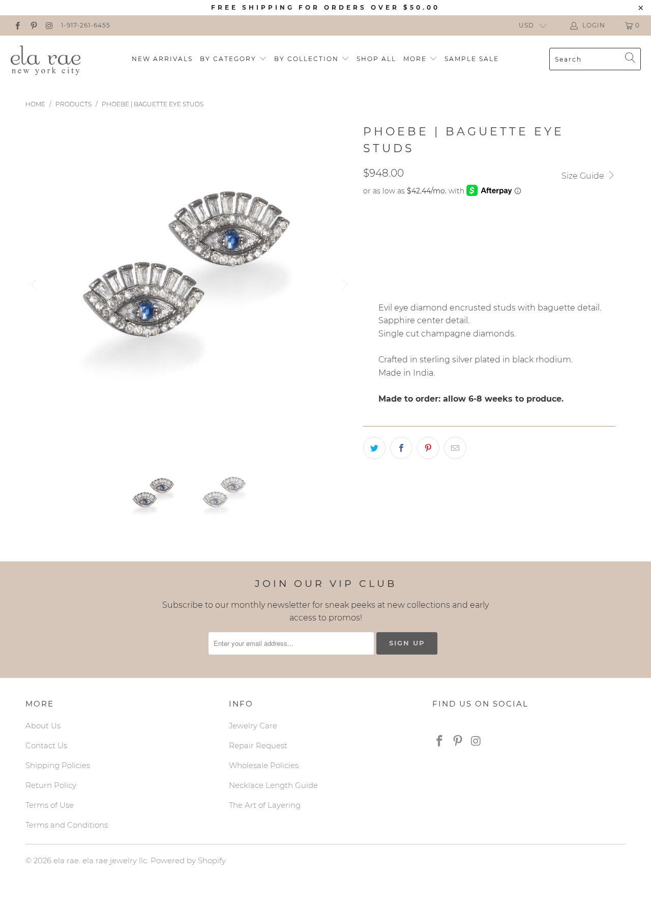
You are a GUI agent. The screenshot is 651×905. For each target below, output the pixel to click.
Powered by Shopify (188, 860)
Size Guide (583, 176)
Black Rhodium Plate (412, 229)
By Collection (307, 59)
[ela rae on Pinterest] (32, 25)
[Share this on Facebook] (401, 448)
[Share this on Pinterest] (428, 448)
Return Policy (50, 785)
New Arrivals (162, 59)
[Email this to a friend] (455, 448)
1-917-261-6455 (85, 25)
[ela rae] (45, 59)
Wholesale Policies (264, 765)
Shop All (376, 59)
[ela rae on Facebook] (17, 25)
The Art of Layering (265, 805)
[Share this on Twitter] (374, 448)
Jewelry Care (253, 725)
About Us (43, 725)
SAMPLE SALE (472, 59)
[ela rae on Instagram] (49, 25)
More (416, 59)
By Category (229, 59)
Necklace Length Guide (273, 785)
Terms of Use (49, 805)
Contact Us (46, 745)
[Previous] (35, 285)
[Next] (343, 285)
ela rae (66, 860)
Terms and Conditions (66, 825)
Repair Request (258, 745)
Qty (370, 258)
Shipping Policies (57, 765)
